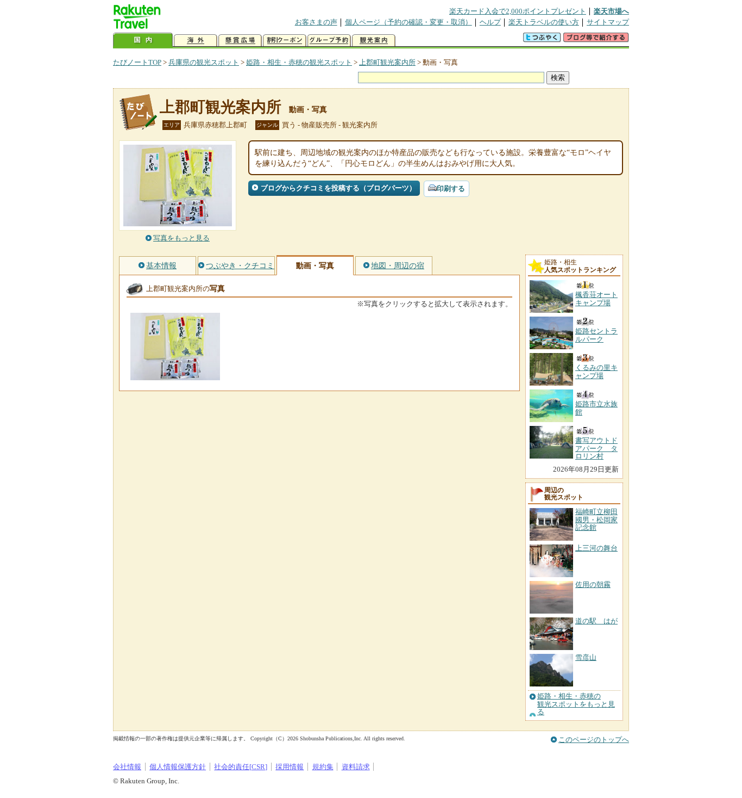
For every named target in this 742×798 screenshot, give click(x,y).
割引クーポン (284, 40)
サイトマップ (608, 22)
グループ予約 (329, 40)
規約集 (323, 767)
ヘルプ (490, 22)
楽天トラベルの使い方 (543, 22)
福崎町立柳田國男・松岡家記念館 (596, 519)
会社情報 (127, 767)
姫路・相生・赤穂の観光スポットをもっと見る (576, 704)
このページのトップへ (593, 739)
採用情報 (289, 767)
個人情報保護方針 (177, 767)
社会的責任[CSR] (240, 767)
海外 (195, 40)
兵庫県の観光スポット (203, 62)
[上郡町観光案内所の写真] (175, 375)
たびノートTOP (137, 62)
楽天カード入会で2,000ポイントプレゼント (517, 11)
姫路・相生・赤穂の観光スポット (299, 62)
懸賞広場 (240, 40)
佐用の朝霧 (593, 584)
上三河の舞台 (596, 548)
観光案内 (373, 40)
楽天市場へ (611, 11)
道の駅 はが (596, 621)
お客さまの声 (316, 22)
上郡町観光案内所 (387, 62)
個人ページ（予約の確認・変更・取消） (408, 22)
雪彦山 (585, 657)
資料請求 (356, 767)
